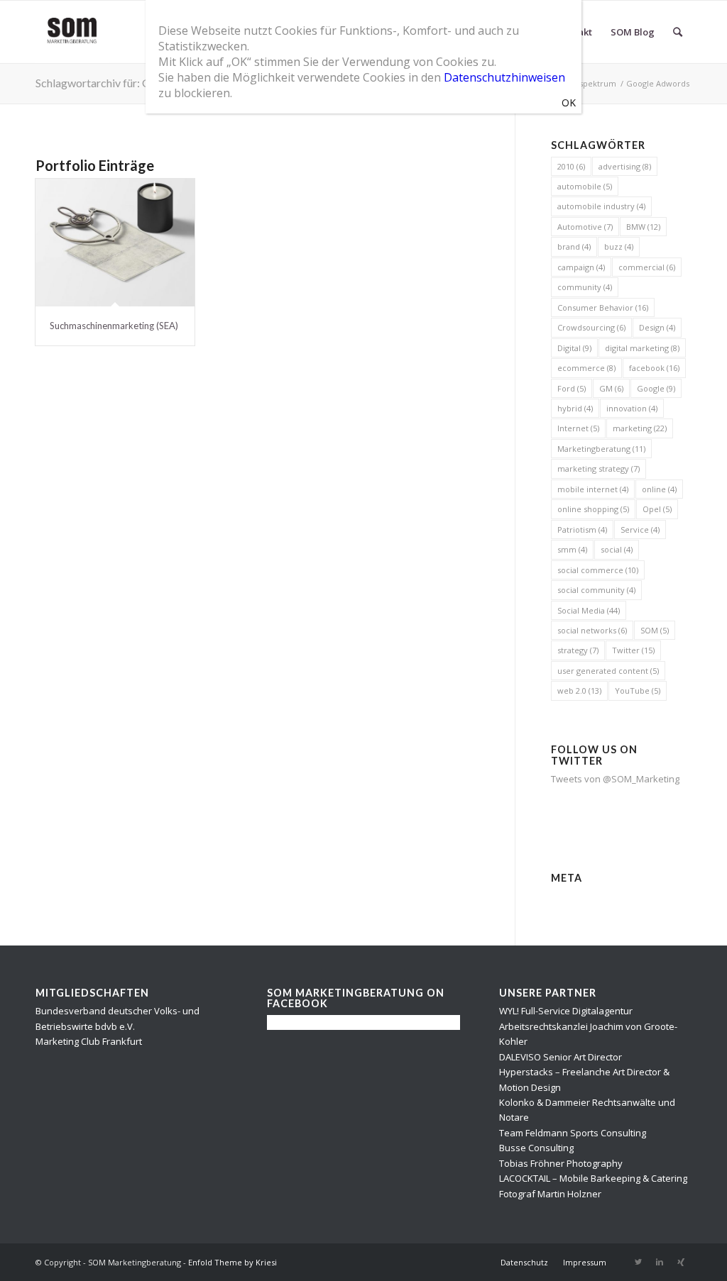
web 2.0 (579, 690)
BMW (643, 226)
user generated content (608, 670)
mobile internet (592, 489)
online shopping (593, 509)
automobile (584, 186)
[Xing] (681, 1261)
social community (596, 589)
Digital (574, 348)
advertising (624, 166)
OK (569, 102)
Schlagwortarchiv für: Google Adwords (130, 82)
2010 (571, 166)
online (659, 489)
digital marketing (642, 348)
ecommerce (586, 367)
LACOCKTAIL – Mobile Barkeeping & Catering (593, 1178)
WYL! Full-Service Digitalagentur (566, 1010)
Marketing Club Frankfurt (88, 1041)
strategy (577, 650)
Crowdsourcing (591, 327)
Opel (657, 509)
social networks (592, 630)
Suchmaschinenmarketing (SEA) (114, 325)
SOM (654, 630)
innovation (631, 408)
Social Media (588, 610)
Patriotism (582, 529)
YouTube (637, 690)
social (617, 549)
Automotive (585, 226)
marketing (640, 428)
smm (572, 549)
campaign (581, 267)
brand (574, 246)
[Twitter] (638, 1261)
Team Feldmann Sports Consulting (572, 1132)
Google (656, 388)
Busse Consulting (536, 1147)
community (584, 287)
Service (640, 529)
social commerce (597, 570)
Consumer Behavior (602, 307)
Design (657, 327)
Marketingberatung (601, 448)
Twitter (633, 650)
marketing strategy (598, 468)
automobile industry (601, 206)
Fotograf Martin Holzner (550, 1193)
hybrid (575, 408)
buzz (618, 246)
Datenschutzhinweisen (504, 77)
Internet (578, 428)
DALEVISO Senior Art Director (560, 1056)
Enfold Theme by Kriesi (232, 1262)
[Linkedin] (659, 1261)
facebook (654, 367)
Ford (571, 388)
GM (611, 388)
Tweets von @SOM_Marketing (615, 778)
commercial (646, 267)
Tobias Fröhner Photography (561, 1163)
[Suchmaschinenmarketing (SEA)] (115, 243)
